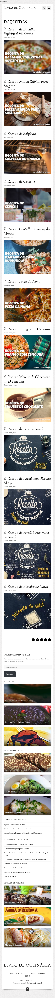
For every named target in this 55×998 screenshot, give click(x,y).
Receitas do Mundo (10, 876)
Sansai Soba (10, 791)
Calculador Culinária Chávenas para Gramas (18, 844)
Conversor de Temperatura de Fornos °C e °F (18, 872)
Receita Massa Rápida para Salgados (26, 84)
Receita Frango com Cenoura (29, 329)
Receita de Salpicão (22, 134)
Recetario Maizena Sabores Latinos (19, 923)
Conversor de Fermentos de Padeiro (15, 863)
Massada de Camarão (13, 945)
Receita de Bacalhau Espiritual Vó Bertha (21, 32)
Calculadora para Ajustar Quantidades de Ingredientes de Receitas (25, 859)
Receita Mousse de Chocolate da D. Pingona (27, 379)
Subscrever (9, 674)
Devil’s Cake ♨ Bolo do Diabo (17, 722)
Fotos (24, 973)
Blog (27, 976)
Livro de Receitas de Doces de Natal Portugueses (25, 833)
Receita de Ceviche (21, 181)
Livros (41, 973)
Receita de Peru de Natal (25, 429)
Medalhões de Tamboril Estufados (18, 812)
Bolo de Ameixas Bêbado (15, 902)
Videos (32, 973)
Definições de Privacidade (34, 983)
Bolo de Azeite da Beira (17, 824)
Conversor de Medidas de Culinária (15, 868)
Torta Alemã (10, 743)
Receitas (14, 973)
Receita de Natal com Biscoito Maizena (27, 481)
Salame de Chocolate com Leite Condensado (23, 769)
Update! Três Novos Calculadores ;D (19, 700)
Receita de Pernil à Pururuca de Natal (26, 535)
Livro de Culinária (26, 981)
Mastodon (3, 1)
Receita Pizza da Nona (24, 281)
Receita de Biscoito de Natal (28, 587)
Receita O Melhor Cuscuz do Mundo (27, 232)
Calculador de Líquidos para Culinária (16, 848)
